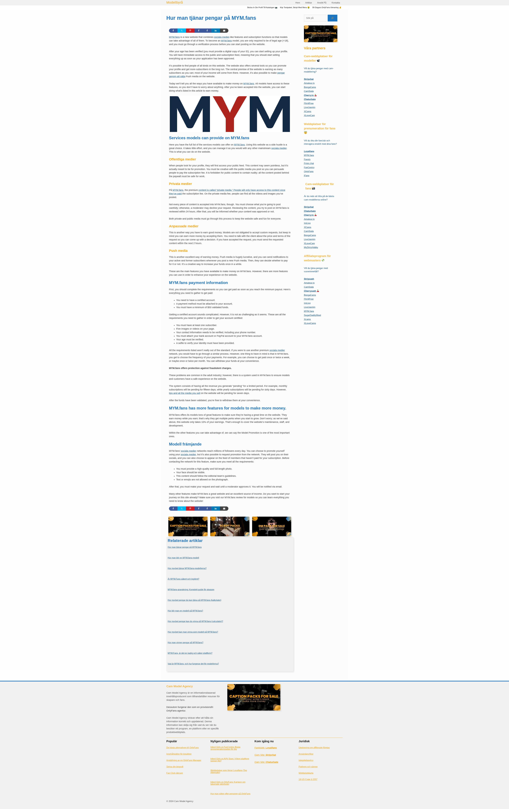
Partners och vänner (308, 767)
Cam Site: (265, 755)
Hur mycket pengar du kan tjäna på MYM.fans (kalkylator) (194, 600)
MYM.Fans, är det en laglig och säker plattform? (190, 653)
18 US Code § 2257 (308, 779)
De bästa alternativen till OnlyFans (182, 747)
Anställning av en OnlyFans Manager (183, 760)
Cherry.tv (309, 95)
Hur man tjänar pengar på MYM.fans (185, 547)
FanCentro (309, 167)
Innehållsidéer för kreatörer (179, 754)
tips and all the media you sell (184, 393)
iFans (306, 175)
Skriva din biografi (174, 767)
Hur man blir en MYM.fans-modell (183, 558)
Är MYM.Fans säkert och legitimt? (183, 579)
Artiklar (308, 3)
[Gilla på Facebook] (198, 30)
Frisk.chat (309, 163)
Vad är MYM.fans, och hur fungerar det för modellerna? (193, 664)
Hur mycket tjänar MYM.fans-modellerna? (187, 568)
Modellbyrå (174, 2)
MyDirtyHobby (311, 247)
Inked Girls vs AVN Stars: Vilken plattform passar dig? (229, 760)
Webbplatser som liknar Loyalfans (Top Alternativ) (228, 771)
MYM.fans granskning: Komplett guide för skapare (191, 589)
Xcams (307, 319)
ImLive (307, 223)
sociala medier (221, 37)
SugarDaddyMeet (312, 315)
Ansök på (321, 3)
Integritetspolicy (306, 760)
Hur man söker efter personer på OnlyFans (230, 794)
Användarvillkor (306, 754)
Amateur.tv (309, 83)
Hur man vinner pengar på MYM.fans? (185, 642)
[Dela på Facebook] (173, 30)
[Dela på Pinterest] (190, 30)
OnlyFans (308, 171)
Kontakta (336, 3)
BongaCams (310, 87)
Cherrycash (310, 291)
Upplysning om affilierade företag (314, 747)
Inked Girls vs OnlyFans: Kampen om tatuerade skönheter (227, 783)
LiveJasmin (309, 107)
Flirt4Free (308, 103)
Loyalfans (309, 151)
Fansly (307, 159)
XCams (307, 111)
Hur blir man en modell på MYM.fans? (185, 611)
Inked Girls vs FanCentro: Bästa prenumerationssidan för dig (225, 748)
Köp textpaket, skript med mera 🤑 (295, 7)
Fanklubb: (265, 747)
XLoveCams (310, 323)
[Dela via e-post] (224, 30)
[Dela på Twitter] (181, 30)
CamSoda (309, 91)
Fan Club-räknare (174, 773)
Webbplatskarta (306, 773)
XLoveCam (309, 115)
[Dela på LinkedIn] (215, 30)
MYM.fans (174, 37)
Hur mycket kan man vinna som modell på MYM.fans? (193, 632)
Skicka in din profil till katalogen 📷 (262, 7)
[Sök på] (332, 18)
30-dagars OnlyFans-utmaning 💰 (326, 7)
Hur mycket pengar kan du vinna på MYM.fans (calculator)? (195, 621)
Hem (297, 3)
